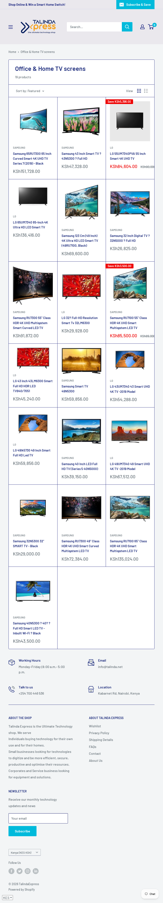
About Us (96, 760)
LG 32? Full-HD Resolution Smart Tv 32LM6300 (80, 320)
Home (12, 52)
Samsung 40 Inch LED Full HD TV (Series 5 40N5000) (80, 466)
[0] (151, 26)
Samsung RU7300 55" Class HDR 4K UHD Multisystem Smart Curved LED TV (32, 323)
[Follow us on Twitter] (19, 871)
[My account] (142, 26)
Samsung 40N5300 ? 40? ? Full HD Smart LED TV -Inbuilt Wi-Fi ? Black (31, 628)
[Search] (127, 26)
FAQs (92, 747)
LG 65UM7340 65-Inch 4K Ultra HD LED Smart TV (30, 224)
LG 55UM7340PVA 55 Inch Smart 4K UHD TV (128, 156)
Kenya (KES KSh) (21, 852)
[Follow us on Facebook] (11, 871)
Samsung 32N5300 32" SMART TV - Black (28, 543)
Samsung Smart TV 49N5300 (75, 388)
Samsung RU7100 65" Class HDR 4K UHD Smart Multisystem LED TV (128, 546)
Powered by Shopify (21, 889)
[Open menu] (10, 27)
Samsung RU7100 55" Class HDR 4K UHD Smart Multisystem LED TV (128, 323)
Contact (95, 753)
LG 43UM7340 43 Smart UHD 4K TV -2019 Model (130, 389)
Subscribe (22, 831)
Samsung (19, 147)
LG (111, 147)
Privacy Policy (99, 733)
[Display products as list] (146, 91)
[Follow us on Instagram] (28, 871)
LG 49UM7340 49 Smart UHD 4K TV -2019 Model (130, 466)
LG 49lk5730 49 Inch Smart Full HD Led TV (32, 452)
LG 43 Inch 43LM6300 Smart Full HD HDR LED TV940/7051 (33, 386)
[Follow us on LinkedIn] (36, 871)
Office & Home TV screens (38, 52)
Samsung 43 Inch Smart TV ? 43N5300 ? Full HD (81, 156)
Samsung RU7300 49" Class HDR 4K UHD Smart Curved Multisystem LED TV (80, 546)
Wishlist (95, 726)
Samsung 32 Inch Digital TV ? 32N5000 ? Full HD (130, 238)
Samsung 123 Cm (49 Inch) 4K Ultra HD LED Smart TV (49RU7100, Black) (80, 241)
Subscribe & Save (138, 4)
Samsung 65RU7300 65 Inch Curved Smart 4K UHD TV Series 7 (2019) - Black (32, 158)
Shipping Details (101, 740)
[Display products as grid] (139, 91)
